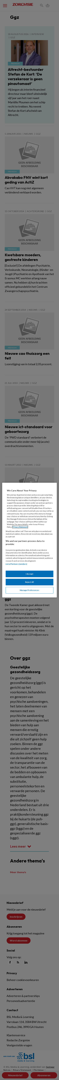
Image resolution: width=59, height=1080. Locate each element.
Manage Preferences (29, 590)
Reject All (29, 582)
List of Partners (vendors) (16, 564)
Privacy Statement (20, 527)
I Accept (29, 574)
